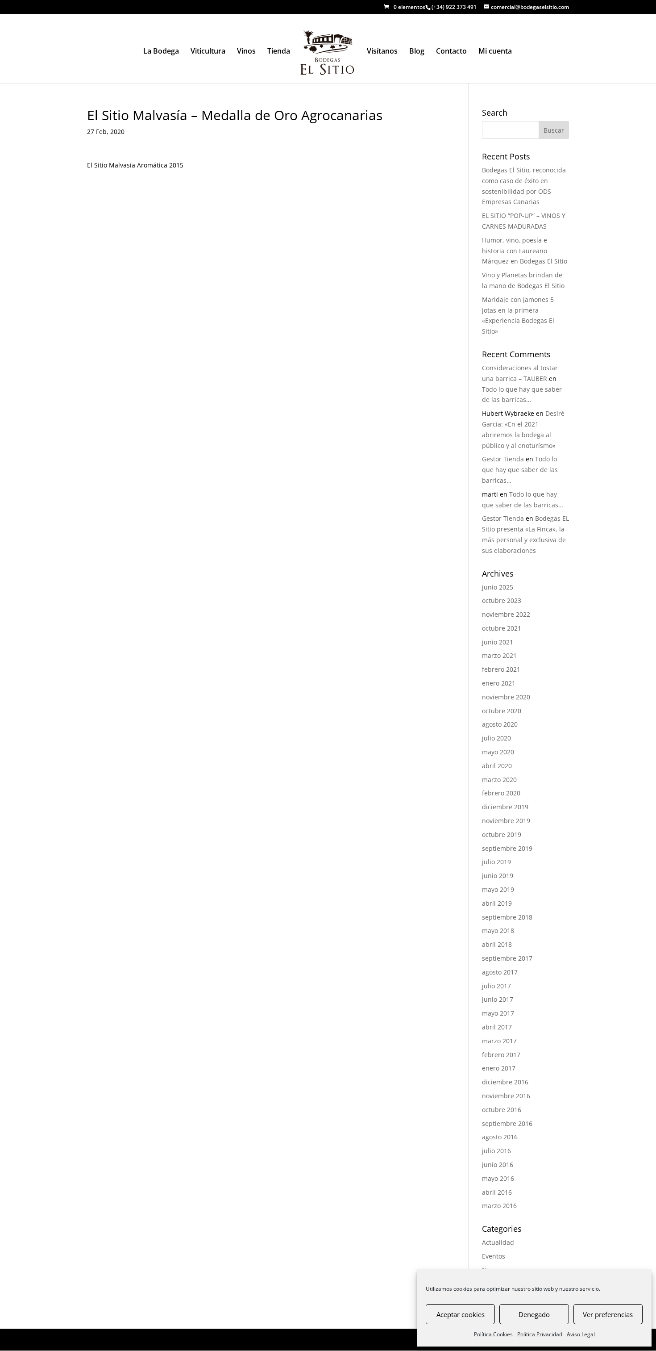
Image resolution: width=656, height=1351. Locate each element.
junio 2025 (497, 587)
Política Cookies (493, 1334)
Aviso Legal (581, 1334)
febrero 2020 (501, 793)
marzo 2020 (499, 779)
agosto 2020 (500, 724)
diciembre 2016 (505, 1082)
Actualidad (498, 1242)
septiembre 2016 (507, 1123)
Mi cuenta (495, 52)
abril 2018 (497, 944)
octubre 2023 (501, 600)
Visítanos (382, 52)
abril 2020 (497, 765)
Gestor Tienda (503, 459)
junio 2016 (497, 1164)
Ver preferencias (608, 1314)
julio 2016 (496, 1150)
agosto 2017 (500, 972)
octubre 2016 (501, 1109)
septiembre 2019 (507, 848)
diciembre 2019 (505, 807)
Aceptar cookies (460, 1314)
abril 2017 (497, 1027)
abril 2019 (497, 903)
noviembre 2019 (506, 820)
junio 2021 (497, 642)
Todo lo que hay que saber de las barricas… (520, 470)
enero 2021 (498, 683)
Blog (416, 52)
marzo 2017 (499, 1041)
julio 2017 (496, 986)
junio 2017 (497, 999)
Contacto (451, 52)
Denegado (534, 1314)
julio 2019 (496, 861)
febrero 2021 (501, 669)
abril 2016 (497, 1192)
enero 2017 (498, 1068)
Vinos (246, 52)
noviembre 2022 (506, 614)
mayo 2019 (498, 889)
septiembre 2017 (507, 958)
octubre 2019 (501, 834)
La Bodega (161, 52)
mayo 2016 (498, 1178)
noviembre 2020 (506, 697)
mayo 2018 (498, 930)
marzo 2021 (499, 655)
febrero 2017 (501, 1054)
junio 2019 (497, 875)
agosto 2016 (500, 1137)
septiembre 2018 (507, 917)
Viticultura (208, 52)
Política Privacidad (539, 1334)
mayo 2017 (498, 1013)
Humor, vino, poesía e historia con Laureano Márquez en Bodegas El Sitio (524, 251)
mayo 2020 (498, 752)
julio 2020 (496, 738)
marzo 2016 (499, 1205)
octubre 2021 (501, 628)
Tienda (278, 52)
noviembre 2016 (506, 1096)
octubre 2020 (501, 711)
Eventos (493, 1256)
